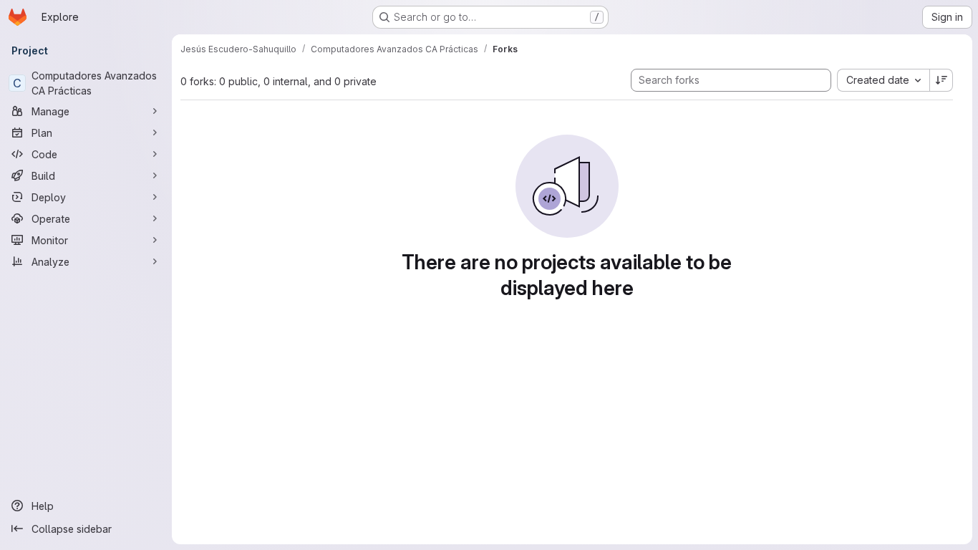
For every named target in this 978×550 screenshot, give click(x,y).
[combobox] (883, 80)
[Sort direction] (941, 80)
